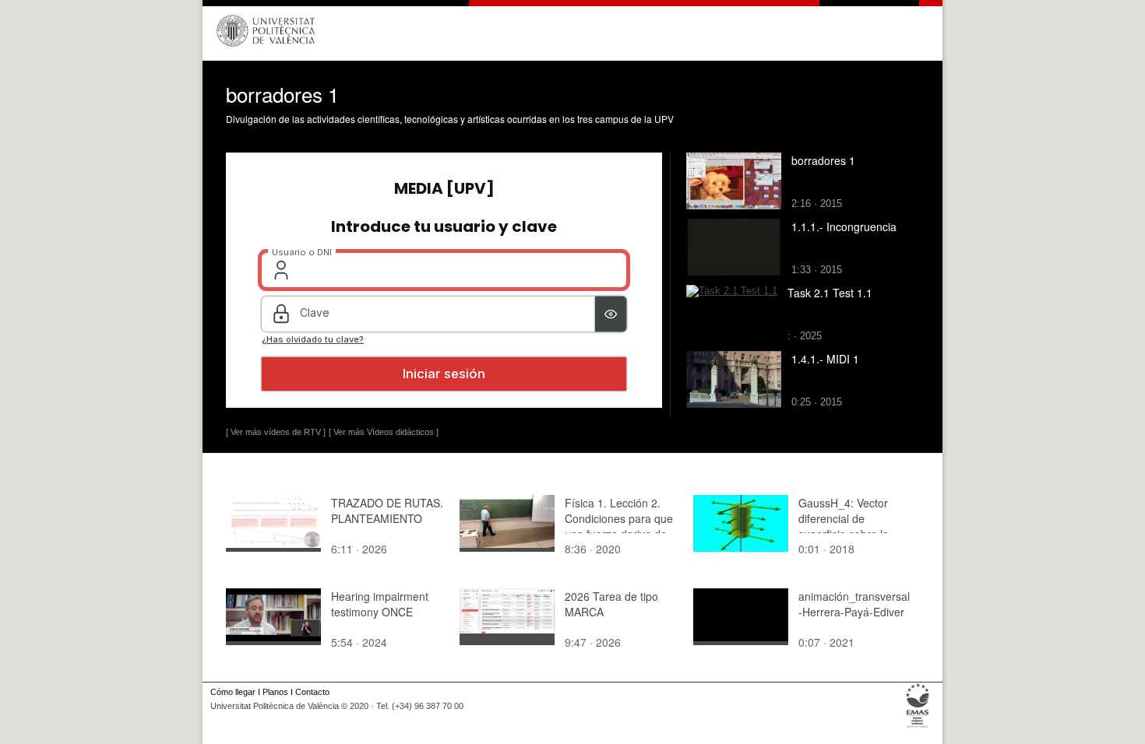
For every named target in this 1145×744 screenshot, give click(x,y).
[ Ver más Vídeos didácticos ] (384, 432)
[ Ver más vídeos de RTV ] (276, 432)
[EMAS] (918, 727)
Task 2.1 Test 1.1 (829, 292)
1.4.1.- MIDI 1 (825, 359)
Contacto (312, 692)
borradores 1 (823, 160)
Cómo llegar (232, 692)
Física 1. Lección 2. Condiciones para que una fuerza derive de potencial (619, 526)
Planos (275, 692)
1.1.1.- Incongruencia (844, 226)
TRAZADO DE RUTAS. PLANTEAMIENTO (387, 510)
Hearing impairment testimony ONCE (379, 603)
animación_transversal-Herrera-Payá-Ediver (854, 603)
